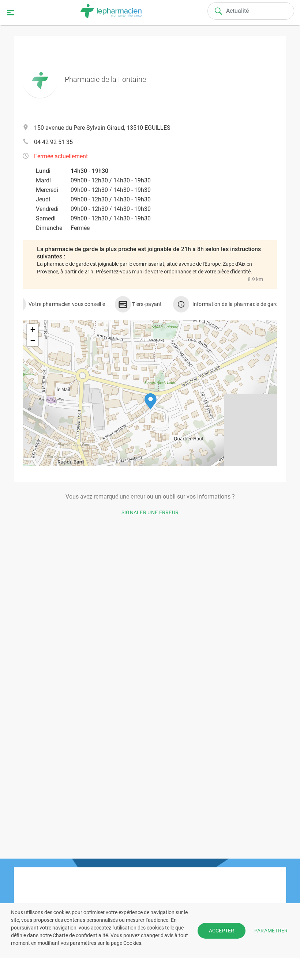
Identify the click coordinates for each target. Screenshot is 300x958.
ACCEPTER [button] (221, 931)
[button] (151, 401)
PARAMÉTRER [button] (271, 930)
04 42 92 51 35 (53, 142)
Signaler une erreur (150, 512)
